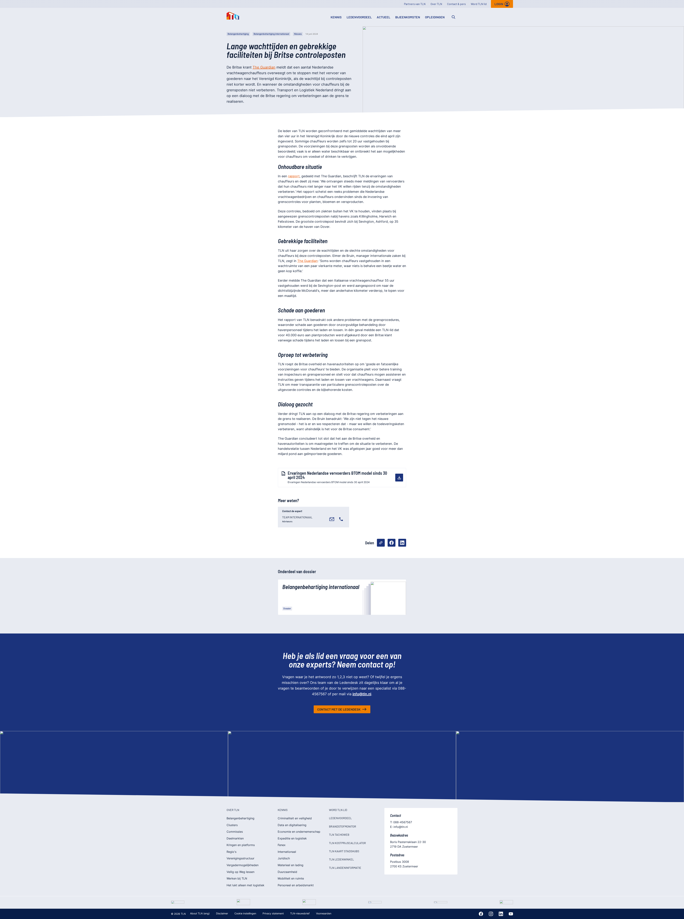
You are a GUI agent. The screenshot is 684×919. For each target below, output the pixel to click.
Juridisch (284, 858)
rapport (294, 176)
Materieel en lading (290, 865)
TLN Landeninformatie (345, 867)
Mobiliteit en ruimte (291, 878)
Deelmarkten (235, 838)
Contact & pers (456, 4)
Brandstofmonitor (342, 826)
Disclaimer (222, 913)
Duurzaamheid (287, 872)
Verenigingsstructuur (240, 858)
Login (498, 4)
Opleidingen (435, 17)
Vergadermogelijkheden (242, 865)
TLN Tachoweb (339, 834)
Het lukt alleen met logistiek (245, 885)
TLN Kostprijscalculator (347, 843)
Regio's (231, 851)
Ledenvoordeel (359, 17)
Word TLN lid (479, 4)
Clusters (232, 825)
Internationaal (287, 851)
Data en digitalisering (292, 825)
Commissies (235, 831)
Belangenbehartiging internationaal (271, 34)
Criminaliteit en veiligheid (295, 818)
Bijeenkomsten (407, 17)
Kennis (336, 17)
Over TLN (436, 4)
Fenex (282, 845)
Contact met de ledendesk (339, 709)
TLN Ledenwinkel (341, 859)
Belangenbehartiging (238, 34)
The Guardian (264, 67)
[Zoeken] (453, 17)
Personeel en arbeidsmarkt (296, 885)
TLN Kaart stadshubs (344, 851)
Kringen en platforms (241, 845)
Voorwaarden (323, 913)
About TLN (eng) (200, 913)
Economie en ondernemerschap (299, 831)
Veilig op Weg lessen (240, 872)
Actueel (383, 17)
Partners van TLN (415, 4)
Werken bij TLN (237, 878)
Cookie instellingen (245, 913)
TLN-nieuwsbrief (300, 913)
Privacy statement (273, 913)
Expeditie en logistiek (292, 838)
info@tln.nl (362, 694)
